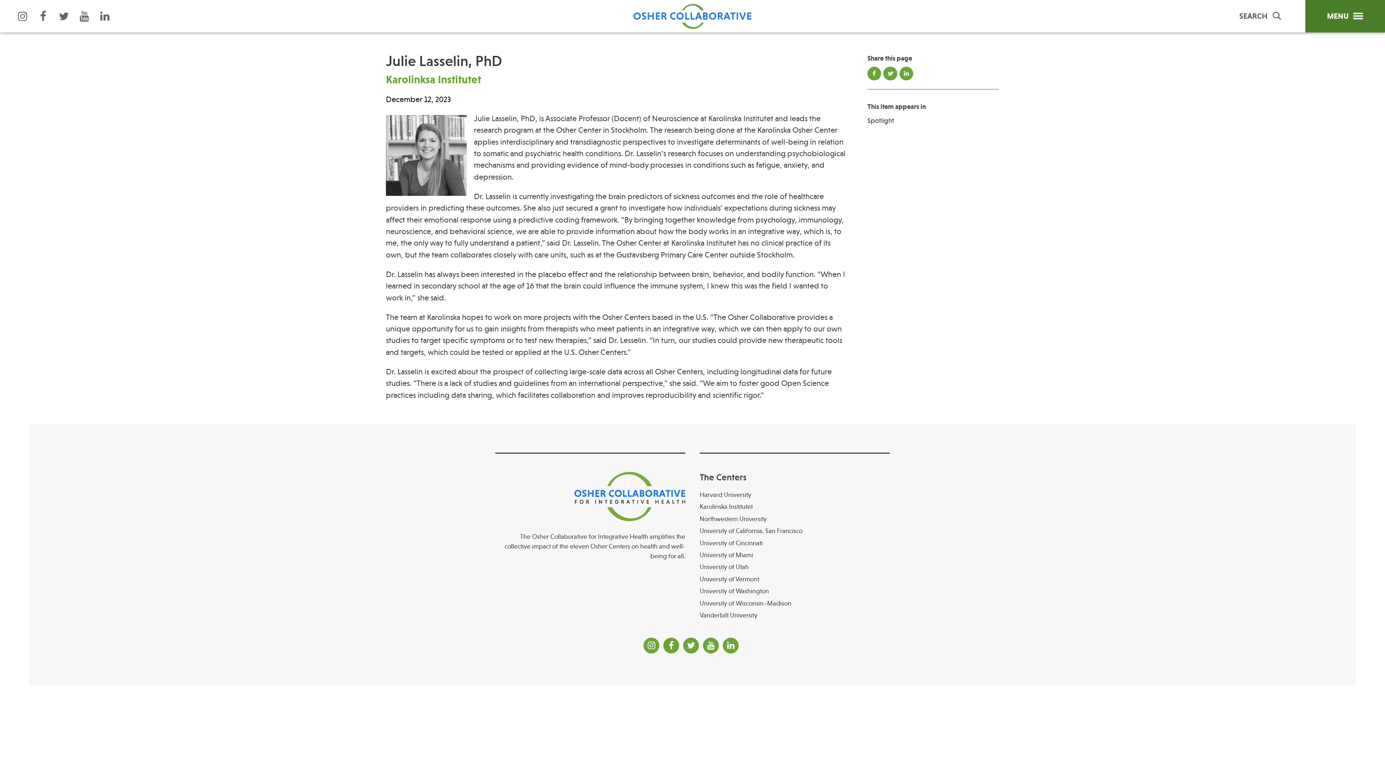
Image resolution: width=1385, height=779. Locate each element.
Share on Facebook (874, 73)
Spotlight (880, 121)
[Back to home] (693, 16)
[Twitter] (64, 16)
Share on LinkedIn (906, 73)
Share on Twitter (890, 73)
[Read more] (426, 157)
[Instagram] (22, 16)
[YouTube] (84, 16)
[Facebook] (43, 16)
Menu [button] (1338, 16)
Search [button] (1253, 16)
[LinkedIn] (105, 16)
